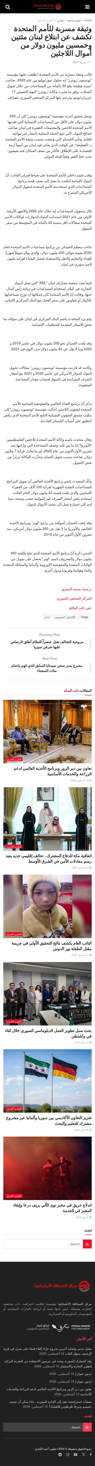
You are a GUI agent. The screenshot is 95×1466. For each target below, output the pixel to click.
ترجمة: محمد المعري (76, 588)
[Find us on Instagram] (67, 1454)
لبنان (47, 617)
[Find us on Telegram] (60, 1454)
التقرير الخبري (46, 20)
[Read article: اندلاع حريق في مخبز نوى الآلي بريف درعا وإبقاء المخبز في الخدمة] (47, 1168)
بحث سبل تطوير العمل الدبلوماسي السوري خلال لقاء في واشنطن (48, 1033)
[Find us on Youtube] (75, 1454)
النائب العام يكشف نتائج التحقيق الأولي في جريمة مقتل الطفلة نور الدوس (52, 945)
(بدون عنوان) (83, 1373)
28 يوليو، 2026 (81, 1129)
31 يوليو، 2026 (81, 1042)
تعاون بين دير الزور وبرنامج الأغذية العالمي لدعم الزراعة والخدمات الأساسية (53, 771)
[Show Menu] (87, 6)
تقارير (60, 20)
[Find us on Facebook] (91, 1454)
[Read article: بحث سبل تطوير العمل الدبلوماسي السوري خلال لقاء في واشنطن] (47, 993)
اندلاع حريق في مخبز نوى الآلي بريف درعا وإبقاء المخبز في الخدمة (52, 1207)
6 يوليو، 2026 (82, 1217)
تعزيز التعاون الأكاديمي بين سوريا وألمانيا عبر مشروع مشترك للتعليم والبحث (49, 1120)
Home (88, 20)
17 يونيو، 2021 (81, 62)
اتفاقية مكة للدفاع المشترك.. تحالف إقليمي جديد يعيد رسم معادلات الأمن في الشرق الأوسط (49, 858)
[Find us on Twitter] (83, 1454)
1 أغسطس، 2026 (80, 954)
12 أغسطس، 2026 (79, 780)
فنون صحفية (74, 20)
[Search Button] (8, 6)
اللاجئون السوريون (65, 617)
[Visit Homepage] (47, 6)
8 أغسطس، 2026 (80, 867)
